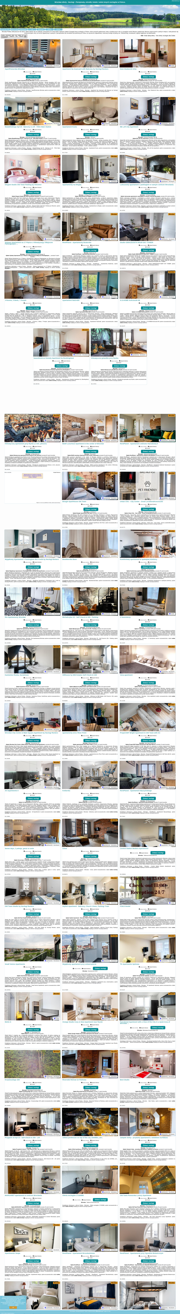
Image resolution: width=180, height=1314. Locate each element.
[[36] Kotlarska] (90, 775)
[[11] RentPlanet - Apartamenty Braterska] (90, 227)
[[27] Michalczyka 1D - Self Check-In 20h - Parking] (90, 601)
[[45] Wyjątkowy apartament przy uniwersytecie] (90, 948)
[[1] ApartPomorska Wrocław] (32, 53)
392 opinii (167, 196)
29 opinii (160, 1207)
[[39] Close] (90, 833)
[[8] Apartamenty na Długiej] (90, 169)
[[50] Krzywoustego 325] (32, 1064)
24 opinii (98, 312)
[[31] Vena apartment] (148, 659)
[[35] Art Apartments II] (32, 775)
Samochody (41, 29)
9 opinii (42, 312)
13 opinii (163, 744)
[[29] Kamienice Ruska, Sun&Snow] (32, 659)
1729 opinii (100, 513)
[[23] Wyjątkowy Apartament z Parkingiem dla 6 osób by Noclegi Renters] (32, 544)
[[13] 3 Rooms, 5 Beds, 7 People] (32, 285)
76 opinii (160, 802)
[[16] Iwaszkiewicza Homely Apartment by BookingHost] (61, 342)
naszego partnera (27, 91)
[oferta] (45, 65)
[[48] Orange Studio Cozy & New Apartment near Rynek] (90, 1006)
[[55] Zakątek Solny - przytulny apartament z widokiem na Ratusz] (148, 1122)
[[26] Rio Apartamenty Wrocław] (32, 601)
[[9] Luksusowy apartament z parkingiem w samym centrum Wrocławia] (148, 169)
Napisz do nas (107, 1311)
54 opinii (44, 918)
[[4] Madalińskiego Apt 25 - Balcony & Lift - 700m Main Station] (32, 111)
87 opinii (154, 686)
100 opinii (156, 312)
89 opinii (46, 196)
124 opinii (100, 744)
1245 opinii (153, 628)
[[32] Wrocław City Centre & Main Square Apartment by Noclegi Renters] (32, 717)
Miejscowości (23, 29)
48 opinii (97, 138)
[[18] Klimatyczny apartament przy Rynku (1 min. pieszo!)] (32, 428)
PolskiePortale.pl (10, 1313)
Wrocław (56, 40)
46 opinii (97, 571)
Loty (32, 29)
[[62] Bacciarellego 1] (32, 1295)
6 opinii (46, 1149)
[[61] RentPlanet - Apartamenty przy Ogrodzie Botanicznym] (148, 1237)
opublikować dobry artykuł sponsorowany (52, 502)
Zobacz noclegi (33, 77)
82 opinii (39, 1265)
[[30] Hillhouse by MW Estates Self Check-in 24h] (90, 659)
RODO (16, 1305)
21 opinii (164, 513)
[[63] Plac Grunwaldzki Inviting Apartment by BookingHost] (90, 1295)
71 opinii (100, 1091)
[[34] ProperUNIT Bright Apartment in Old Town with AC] (148, 717)
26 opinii (98, 196)
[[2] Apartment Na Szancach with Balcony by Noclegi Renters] (90, 53)
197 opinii (155, 80)
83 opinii (106, 455)
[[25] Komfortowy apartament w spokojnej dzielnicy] (148, 544)
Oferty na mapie (14, 29)
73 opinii (50, 138)
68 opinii (164, 1265)
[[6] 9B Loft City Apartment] (148, 111)
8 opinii (105, 1149)
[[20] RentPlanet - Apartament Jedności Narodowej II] (148, 428)
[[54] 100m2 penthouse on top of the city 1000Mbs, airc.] (90, 1122)
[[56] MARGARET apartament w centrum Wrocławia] (32, 1180)
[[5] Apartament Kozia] (90, 111)
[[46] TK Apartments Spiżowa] (148, 948)
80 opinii (48, 455)
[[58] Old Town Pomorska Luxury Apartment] (148, 1180)
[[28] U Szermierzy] (148, 601)
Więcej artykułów (8, 472)
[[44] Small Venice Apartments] (32, 948)
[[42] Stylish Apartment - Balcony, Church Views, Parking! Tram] (90, 891)
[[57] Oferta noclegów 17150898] (90, 1180)
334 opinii (36, 1033)
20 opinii (41, 975)
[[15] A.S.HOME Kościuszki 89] (148, 285)
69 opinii (52, 744)
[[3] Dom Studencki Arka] (148, 53)
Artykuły (58, 29)
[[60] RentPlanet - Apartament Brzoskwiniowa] (90, 1237)
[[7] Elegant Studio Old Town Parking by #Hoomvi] (32, 169)
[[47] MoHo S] (32, 1006)
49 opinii (107, 918)
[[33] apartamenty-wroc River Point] (90, 717)
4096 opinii (153, 918)
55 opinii (162, 571)
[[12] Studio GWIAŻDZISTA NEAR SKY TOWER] (148, 227)
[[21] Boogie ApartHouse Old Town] (90, 486)
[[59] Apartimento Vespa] (32, 1237)
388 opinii (152, 1091)
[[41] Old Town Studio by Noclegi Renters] (32, 891)
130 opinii (103, 686)
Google (4, 1298)
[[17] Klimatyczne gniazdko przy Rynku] (119, 342)
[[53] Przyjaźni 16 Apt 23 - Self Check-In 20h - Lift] (32, 1122)
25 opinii (52, 571)
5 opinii (57, 255)
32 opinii (105, 1033)
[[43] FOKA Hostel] (148, 891)
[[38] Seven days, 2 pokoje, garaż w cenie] (32, 833)
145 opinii (39, 802)
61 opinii (165, 1149)
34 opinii (107, 80)
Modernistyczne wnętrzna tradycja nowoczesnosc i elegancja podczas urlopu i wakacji (32, 476)
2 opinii (41, 80)
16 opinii (103, 1265)
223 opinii (103, 628)
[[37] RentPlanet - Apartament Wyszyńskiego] (148, 775)
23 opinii (41, 628)
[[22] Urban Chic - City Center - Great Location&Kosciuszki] (148, 486)
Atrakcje (49, 29)
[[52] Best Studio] (148, 1064)
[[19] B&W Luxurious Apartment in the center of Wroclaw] (90, 428)
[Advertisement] (90, 400)
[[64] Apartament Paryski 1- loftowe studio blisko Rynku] (148, 1295)
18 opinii (156, 138)
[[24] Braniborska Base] (90, 544)
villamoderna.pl (176, 1)
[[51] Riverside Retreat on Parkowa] (90, 1064)
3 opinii (160, 254)
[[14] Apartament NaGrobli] (90, 285)
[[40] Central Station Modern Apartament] (148, 833)
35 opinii (47, 1207)
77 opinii (44, 860)
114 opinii (129, 369)
